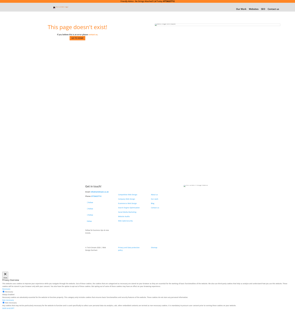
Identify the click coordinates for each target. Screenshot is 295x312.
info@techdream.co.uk (100, 192)
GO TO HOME (77, 38)
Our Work (241, 9)
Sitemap (154, 247)
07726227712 (169, 1)
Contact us (273, 9)
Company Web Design (126, 199)
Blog (152, 203)
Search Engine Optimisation (129, 208)
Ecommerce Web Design (127, 203)
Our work (154, 199)
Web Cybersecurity (125, 221)
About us (154, 194)
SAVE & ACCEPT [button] (8, 308)
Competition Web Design (127, 194)
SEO (263, 9)
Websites (253, 9)
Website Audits (124, 216)
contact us (92, 34)
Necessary (9, 292)
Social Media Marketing (127, 212)
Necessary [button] (6, 289)
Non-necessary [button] (8, 300)
